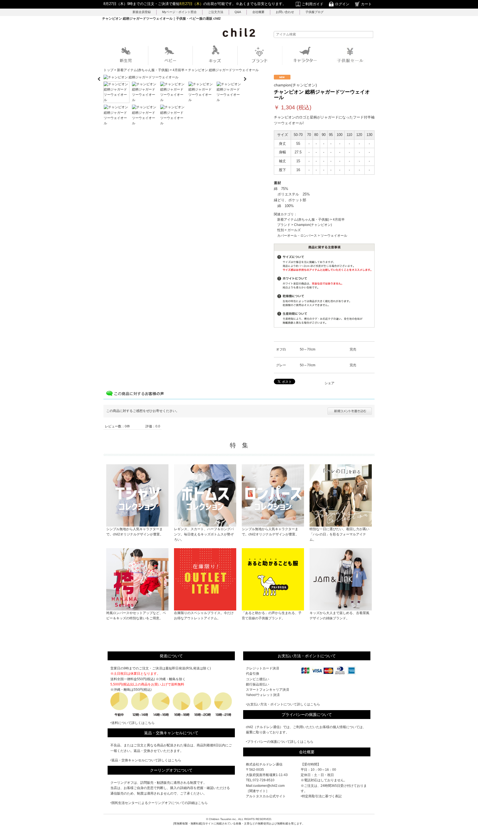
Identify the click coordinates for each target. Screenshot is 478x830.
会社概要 (258, 12)
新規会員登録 (142, 12)
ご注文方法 (215, 12)
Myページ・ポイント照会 (179, 12)
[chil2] (239, 32)
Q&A (238, 12)
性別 (280, 230)
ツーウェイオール (334, 236)
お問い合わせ (285, 12)
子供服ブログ (314, 12)
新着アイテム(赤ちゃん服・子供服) (303, 219)
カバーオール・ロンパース (297, 236)
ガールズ (294, 230)
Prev (99, 77)
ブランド (283, 225)
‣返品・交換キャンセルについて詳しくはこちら (145, 760)
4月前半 (339, 219)
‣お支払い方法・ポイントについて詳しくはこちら (283, 704)
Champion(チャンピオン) (313, 225)
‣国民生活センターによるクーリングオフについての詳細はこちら (159, 803)
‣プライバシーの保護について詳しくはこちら (279, 742)
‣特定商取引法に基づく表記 (321, 796)
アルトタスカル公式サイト (266, 796)
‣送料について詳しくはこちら (132, 723)
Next (247, 77)
